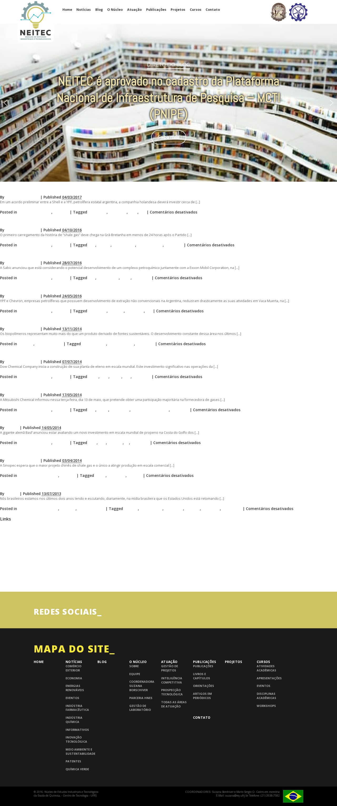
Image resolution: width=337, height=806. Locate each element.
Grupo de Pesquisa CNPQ (20, 565)
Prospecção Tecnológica (172, 692)
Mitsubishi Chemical (150, 409)
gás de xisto (124, 244)
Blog (99, 9)
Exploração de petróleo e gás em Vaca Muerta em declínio (62, 288)
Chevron (116, 310)
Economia (74, 678)
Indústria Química (34, 212)
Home (67, 9)
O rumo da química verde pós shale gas (41, 321)
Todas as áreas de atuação (174, 704)
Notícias (83, 9)
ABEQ (4, 526)
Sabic (126, 277)
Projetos (178, 9)
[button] (5, 103)
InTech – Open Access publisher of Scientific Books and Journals (50, 574)
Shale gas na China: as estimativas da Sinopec (48, 453)
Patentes (73, 761)
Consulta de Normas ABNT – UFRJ (26, 555)
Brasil (93, 376)
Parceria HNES (140, 698)
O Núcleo (115, 9)
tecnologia (232, 508)
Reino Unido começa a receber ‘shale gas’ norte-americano (62, 222)
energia (131, 508)
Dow (104, 376)
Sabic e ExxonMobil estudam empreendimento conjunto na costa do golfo (79, 255)
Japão (102, 409)
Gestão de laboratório (140, 708)
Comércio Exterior (73, 668)
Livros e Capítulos (201, 676)
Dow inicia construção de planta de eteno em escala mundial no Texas (75, 354)
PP (127, 442)
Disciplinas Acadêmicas (266, 696)
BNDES (6, 545)
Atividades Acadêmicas (266, 668)
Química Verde (49, 343)
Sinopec (135, 475)
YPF (143, 212)
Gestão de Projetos (169, 668)
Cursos (195, 9)
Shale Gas (118, 212)
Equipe (134, 674)
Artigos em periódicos (202, 696)
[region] (168, 103)
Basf (92, 442)
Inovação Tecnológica (38, 475)
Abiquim (6, 536)
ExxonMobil (108, 277)
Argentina (97, 212)
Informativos (77, 730)
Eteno (116, 376)
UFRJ (3, 584)
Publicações (156, 9)
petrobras (174, 508)
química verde (121, 343)
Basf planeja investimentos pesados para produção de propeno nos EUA (77, 420)
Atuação (134, 9)
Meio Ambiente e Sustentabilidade (80, 751)
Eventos (72, 698)
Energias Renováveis (75, 688)
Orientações (203, 686)
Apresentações (269, 678)
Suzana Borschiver (22, 197)
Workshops (266, 706)
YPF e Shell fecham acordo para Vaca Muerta (48, 189)
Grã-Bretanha (150, 244)
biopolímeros (94, 343)
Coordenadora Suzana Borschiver (141, 686)
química (192, 508)
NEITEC (12, 427)
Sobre (134, 666)
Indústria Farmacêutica (77, 708)
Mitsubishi (120, 409)
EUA (91, 244)
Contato (213, 9)
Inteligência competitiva (171, 680)
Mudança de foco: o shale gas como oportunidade (53, 486)
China (100, 475)
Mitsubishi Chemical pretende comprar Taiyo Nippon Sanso (63, 387)
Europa (104, 244)
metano (115, 442)
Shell (133, 212)
